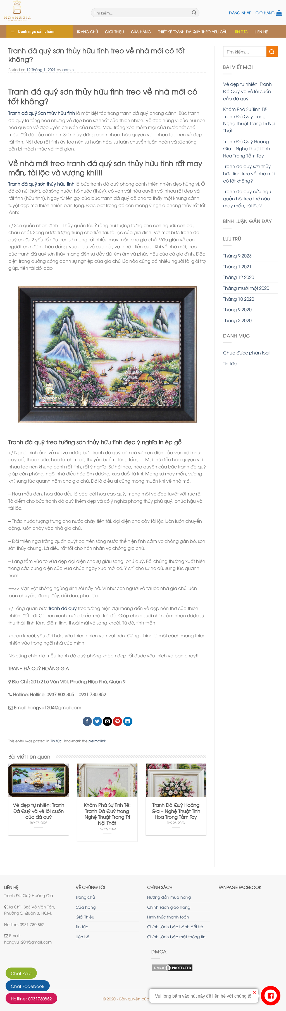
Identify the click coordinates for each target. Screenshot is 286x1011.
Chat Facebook (27, 986)
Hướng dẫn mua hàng (169, 897)
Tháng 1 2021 (237, 266)
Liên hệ (261, 31)
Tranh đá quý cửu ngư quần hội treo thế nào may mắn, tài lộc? (247, 198)
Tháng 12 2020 (238, 277)
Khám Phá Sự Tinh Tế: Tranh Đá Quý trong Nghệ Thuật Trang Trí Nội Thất (249, 119)
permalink (97, 740)
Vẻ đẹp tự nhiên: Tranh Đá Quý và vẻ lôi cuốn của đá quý (247, 91)
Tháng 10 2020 (238, 299)
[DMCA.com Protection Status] (172, 966)
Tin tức (241, 31)
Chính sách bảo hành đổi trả (175, 926)
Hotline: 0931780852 (31, 998)
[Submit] (272, 51)
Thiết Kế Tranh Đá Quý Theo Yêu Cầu (193, 31)
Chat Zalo (21, 973)
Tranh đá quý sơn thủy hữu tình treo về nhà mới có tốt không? (249, 173)
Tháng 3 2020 (237, 320)
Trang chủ (87, 31)
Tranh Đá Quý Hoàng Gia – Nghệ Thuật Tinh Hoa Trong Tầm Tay (246, 148)
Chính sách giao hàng (168, 907)
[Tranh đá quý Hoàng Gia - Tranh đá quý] (43, 12)
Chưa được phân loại (246, 352)
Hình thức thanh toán (168, 916)
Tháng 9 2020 (237, 309)
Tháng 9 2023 (237, 255)
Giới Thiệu (114, 31)
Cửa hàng (141, 31)
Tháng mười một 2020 (246, 288)
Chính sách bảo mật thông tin (176, 936)
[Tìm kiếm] (194, 13)
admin (68, 69)
